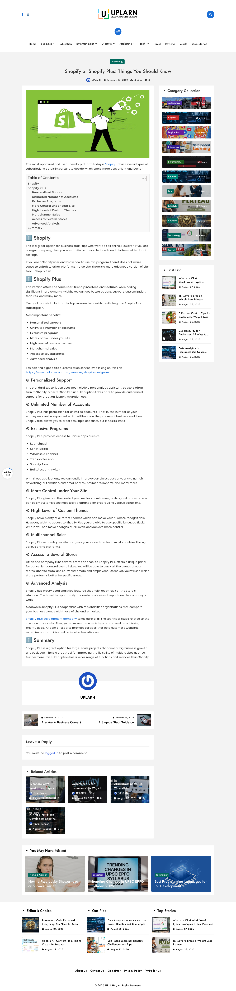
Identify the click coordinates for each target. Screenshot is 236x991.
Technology (117, 61)
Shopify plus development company (52, 619)
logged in (52, 753)
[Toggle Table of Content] (142, 178)
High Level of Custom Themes (54, 210)
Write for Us (153, 971)
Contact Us (97, 971)
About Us (81, 971)
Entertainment (85, 44)
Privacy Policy (133, 971)
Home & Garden (38, 874)
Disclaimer (114, 971)
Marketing (126, 44)
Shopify (110, 164)
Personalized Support (48, 192)
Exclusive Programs (46, 201)
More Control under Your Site (53, 205)
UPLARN (96, 80)
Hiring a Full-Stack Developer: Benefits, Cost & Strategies (42, 819)
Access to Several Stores (49, 219)
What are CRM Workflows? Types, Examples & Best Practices (194, 282)
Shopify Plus (37, 188)
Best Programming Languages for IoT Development (181, 884)
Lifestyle (106, 44)
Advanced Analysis (46, 223)
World (183, 44)
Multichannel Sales (46, 214)
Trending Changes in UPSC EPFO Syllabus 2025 (118, 884)
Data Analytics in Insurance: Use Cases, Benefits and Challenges (193, 351)
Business (46, 44)
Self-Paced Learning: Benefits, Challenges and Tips (125, 942)
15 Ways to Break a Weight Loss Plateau (191, 297)
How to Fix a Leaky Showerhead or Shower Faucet (53, 884)
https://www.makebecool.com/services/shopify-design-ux (67, 372)
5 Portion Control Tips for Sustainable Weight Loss (195, 315)
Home (32, 44)
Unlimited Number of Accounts (55, 197)
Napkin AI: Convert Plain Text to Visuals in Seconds (61, 942)
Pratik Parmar (41, 824)
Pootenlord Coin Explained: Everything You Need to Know (60, 922)
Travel (157, 44)
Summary (35, 228)
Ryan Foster (40, 793)
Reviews (170, 44)
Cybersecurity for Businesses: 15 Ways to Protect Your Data (87, 788)
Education (66, 44)
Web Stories (199, 44)
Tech (142, 44)
